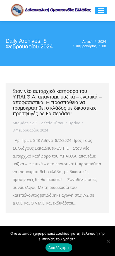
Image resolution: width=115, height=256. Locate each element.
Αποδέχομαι (59, 247)
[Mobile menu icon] (101, 10)
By (74, 122)
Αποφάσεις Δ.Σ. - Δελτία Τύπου (38, 122)
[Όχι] (108, 241)
